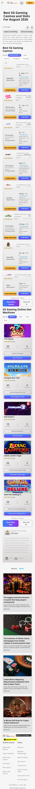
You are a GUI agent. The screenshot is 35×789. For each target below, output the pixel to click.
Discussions (21, 761)
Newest (12, 317)
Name (25, 55)
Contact (21, 558)
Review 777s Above (17, 353)
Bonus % (6, 58)
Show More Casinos (11, 303)
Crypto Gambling (8, 753)
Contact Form (22, 765)
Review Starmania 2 (17, 431)
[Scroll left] (27, 27)
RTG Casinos (7, 767)
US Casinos (6, 763)
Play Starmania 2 (17, 436)
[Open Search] (21, 2)
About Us (20, 747)
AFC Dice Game (22, 780)
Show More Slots (10, 523)
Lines (5, 320)
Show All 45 (26, 523)
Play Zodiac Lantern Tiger (17, 474)
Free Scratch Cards (24, 776)
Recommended (14, 55)
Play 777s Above (17, 358)
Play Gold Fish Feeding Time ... (17, 513)
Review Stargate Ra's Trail (17, 392)
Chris (11, 558)
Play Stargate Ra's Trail (17, 397)
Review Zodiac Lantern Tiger (17, 470)
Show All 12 (26, 303)
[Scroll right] (32, 27)
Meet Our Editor (23, 757)
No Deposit (16, 58)
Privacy (25, 769)
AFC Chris (14, 533)
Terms (19, 769)
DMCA (19, 771)
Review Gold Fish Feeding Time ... (17, 509)
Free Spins (26, 58)
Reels (27, 317)
